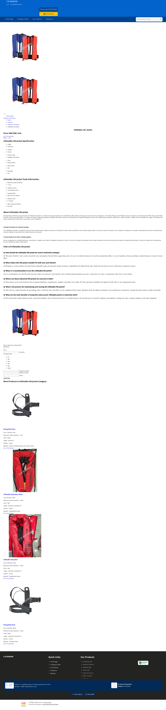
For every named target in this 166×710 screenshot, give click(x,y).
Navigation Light (87, 667)
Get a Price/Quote (8, 136)
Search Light (86, 670)
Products (10, 122)
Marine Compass (87, 676)
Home (9, 120)
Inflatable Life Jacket (13, 124)
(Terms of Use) (47, 702)
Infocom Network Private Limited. (50, 704)
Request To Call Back (9, 118)
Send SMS (91, 694)
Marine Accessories (88, 673)
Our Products (37, 19)
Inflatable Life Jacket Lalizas (13, 494)
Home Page (9, 19)
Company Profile (23, 19)
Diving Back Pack (9, 429)
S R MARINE (14, 2)
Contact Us (49, 19)
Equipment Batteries (88, 664)
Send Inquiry (49, 14)
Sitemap (52, 673)
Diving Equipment (87, 661)
